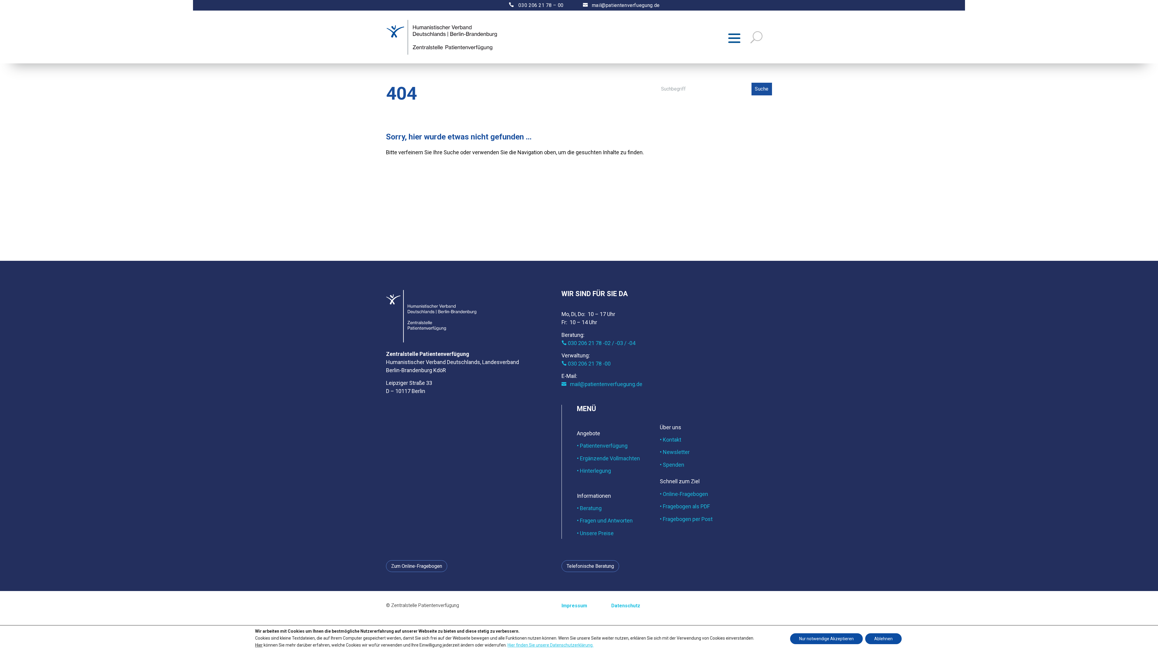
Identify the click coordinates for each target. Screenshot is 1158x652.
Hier (259, 644)
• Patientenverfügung (602, 446)
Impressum (574, 606)
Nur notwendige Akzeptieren (826, 638)
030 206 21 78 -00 (586, 363)
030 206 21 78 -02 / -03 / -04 (598, 343)
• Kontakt (670, 439)
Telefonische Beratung (590, 566)
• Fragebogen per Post (686, 519)
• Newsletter (675, 452)
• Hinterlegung (594, 471)
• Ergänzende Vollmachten (608, 458)
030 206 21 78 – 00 (531, 5)
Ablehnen (883, 638)
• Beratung (589, 508)
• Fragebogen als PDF (685, 506)
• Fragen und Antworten (605, 520)
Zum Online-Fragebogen (416, 566)
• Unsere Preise (595, 533)
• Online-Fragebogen (684, 494)
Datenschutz (625, 606)
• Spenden (672, 465)
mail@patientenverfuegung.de (621, 5)
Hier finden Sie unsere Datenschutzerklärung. (550, 644)
